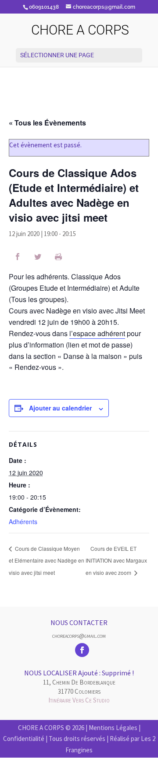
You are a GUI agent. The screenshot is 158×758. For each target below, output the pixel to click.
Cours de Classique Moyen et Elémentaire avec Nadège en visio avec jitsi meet (46, 560)
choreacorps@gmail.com (79, 636)
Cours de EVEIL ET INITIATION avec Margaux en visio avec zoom (116, 560)
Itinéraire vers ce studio (79, 700)
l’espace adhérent (97, 333)
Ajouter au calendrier (60, 407)
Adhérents (23, 521)
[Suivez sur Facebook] (82, 650)
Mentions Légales (113, 727)
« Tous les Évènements (47, 123)
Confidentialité (23, 738)
